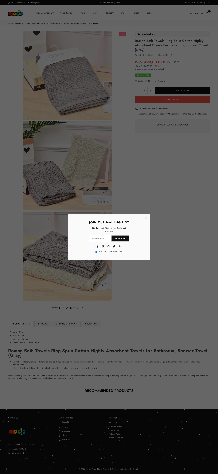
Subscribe (120, 238)
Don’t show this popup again (110, 252)
